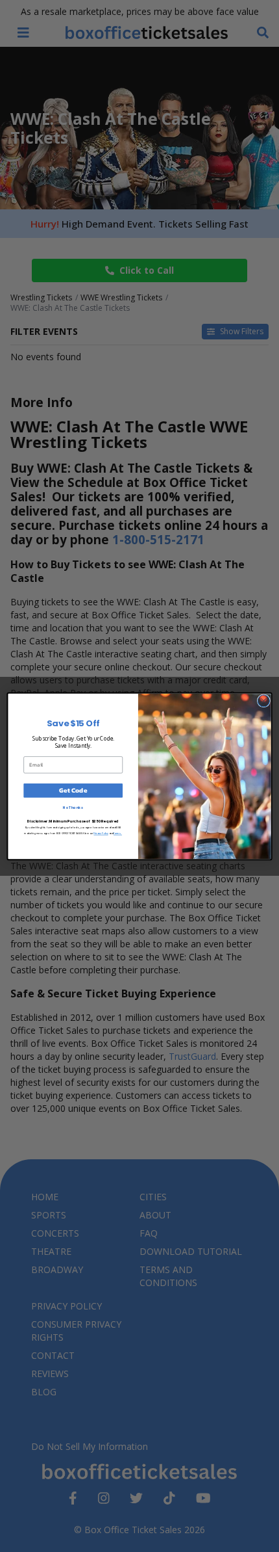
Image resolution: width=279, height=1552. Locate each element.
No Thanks (73, 806)
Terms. (118, 833)
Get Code (73, 790)
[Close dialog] (263, 700)
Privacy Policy (100, 833)
